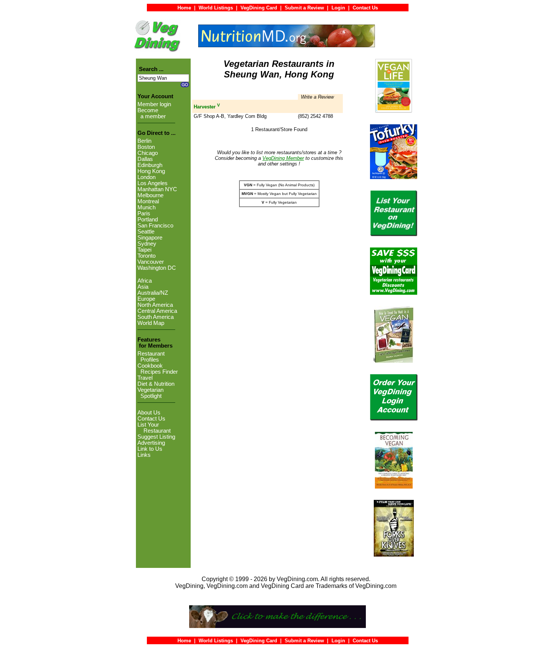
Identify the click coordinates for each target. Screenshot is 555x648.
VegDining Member (283, 158)
